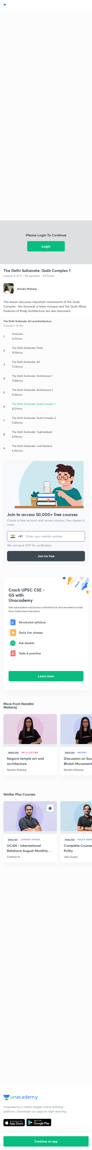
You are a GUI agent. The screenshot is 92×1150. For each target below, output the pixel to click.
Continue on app (46, 1141)
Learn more (46, 676)
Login (46, 246)
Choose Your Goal (22, 5)
